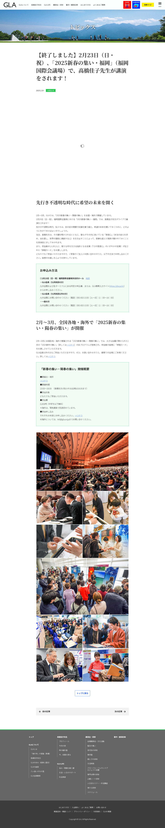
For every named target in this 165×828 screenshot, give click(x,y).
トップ (31, 722)
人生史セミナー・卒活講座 (97, 768)
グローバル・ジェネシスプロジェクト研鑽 (97, 754)
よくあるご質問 (99, 5)
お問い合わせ (101, 792)
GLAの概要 (107, 796)
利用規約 (96, 796)
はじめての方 (85, 5)
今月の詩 (62, 731)
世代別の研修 (92, 735)
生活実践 (90, 749)
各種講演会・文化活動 (95, 726)
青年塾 (90, 740)
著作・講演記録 (72, 5)
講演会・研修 (58, 5)
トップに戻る (82, 678)
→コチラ (70, 329)
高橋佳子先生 (36, 5)
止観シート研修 (93, 764)
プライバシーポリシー (82, 796)
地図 (88, 263)
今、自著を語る (65, 740)
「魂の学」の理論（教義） (41, 739)
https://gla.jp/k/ (117, 271)
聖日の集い (91, 731)
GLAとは (34, 734)
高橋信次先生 (36, 743)
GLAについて (24, 5)
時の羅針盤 (63, 735)
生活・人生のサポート (67, 758)
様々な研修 (91, 773)
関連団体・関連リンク (62, 796)
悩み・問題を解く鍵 (66, 753)
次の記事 (118, 696)
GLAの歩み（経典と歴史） (41, 748)
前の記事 (46, 696)
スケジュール (92, 777)
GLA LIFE (47, 5)
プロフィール (64, 726)
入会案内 (75, 792)
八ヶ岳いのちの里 (37, 756)
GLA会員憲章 (35, 761)
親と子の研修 (92, 744)
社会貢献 (62, 762)
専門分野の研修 (93, 760)
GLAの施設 (35, 752)
